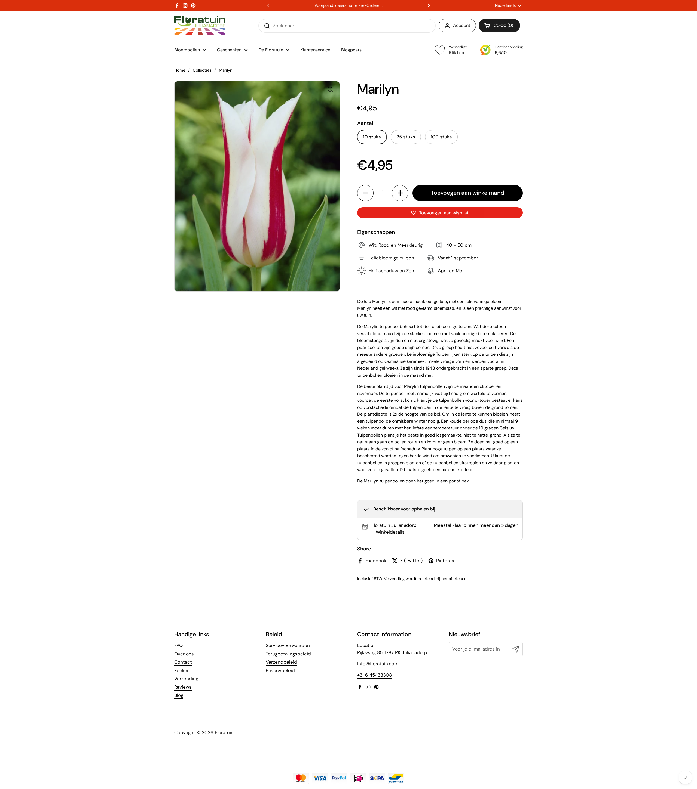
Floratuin (224, 732)
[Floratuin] (199, 25)
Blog (178, 695)
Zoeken (182, 670)
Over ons (184, 654)
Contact (183, 662)
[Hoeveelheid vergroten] (400, 193)
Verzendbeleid (281, 662)
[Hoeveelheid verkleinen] (365, 193)
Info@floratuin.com (377, 664)
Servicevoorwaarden (288, 645)
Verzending (394, 578)
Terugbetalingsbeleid (288, 654)
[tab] (388, 532)
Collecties (202, 70)
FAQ (178, 645)
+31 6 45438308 (374, 675)
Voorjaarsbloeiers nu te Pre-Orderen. (348, 6)
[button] (499, 25)
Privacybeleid (280, 670)
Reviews (183, 687)
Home (179, 70)
